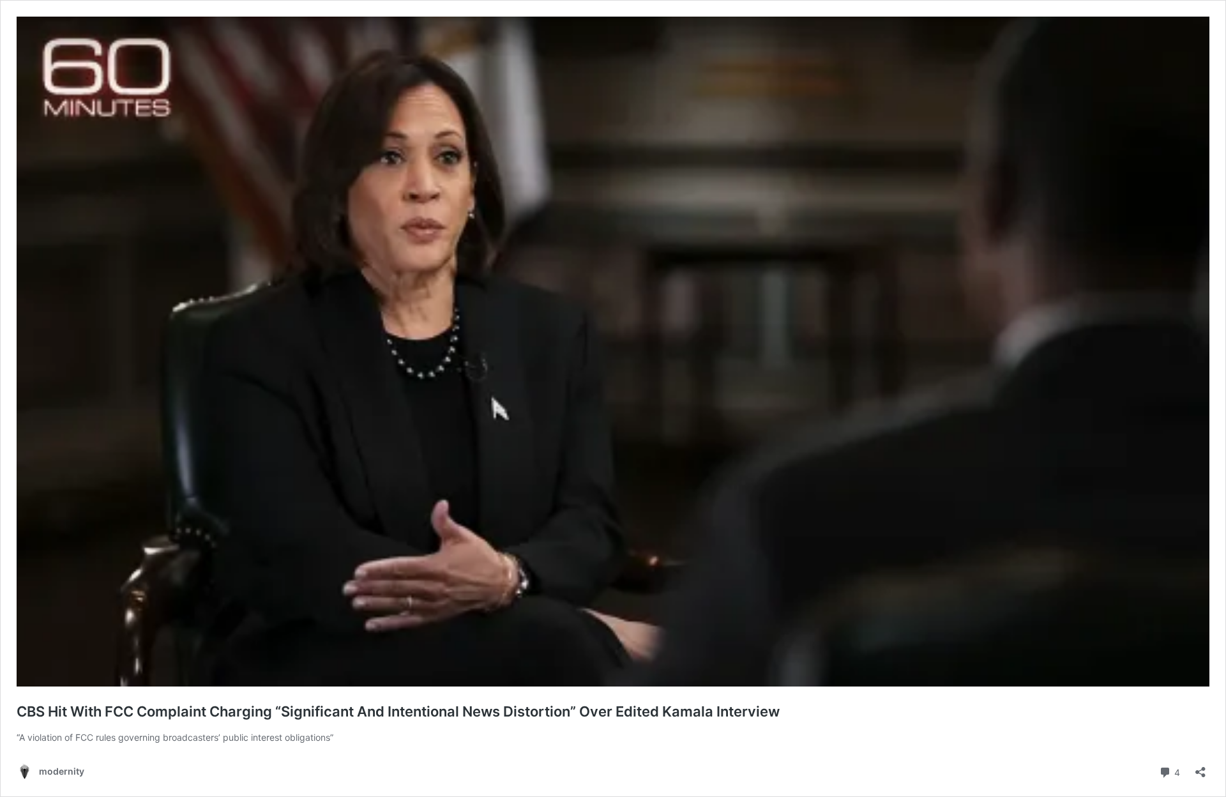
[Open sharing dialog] (1200, 768)
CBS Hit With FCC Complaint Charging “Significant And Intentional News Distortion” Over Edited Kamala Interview (400, 711)
